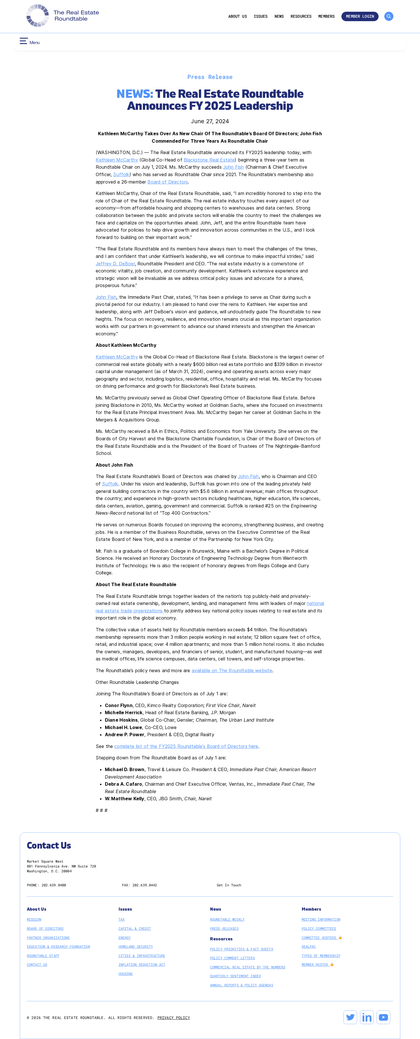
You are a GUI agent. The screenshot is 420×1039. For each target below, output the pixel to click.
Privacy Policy (173, 1017)
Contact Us (37, 964)
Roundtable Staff (43, 955)
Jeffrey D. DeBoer (115, 263)
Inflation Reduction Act (142, 964)
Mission (34, 919)
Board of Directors (167, 182)
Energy (125, 937)
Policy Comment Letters (232, 958)
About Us (237, 16)
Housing (126, 973)
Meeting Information (321, 919)
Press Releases (224, 928)
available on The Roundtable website (232, 670)
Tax (122, 919)
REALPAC (309, 946)
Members (326, 16)
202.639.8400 (54, 885)
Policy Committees (319, 928)
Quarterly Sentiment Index (235, 976)
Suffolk (121, 174)
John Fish (233, 167)
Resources (301, 16)
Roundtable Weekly (227, 919)
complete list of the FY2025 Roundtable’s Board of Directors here (186, 746)
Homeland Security (136, 946)
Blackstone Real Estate (209, 160)
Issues (261, 16)
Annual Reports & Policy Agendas (241, 985)
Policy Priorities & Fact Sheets (241, 949)
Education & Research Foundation (58, 946)
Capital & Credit (135, 928)
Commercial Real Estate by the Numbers (247, 967)
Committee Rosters (320, 937)
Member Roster (316, 964)
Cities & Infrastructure (142, 955)
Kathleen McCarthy (117, 160)
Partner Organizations (48, 937)
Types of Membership (321, 955)
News (279, 16)
